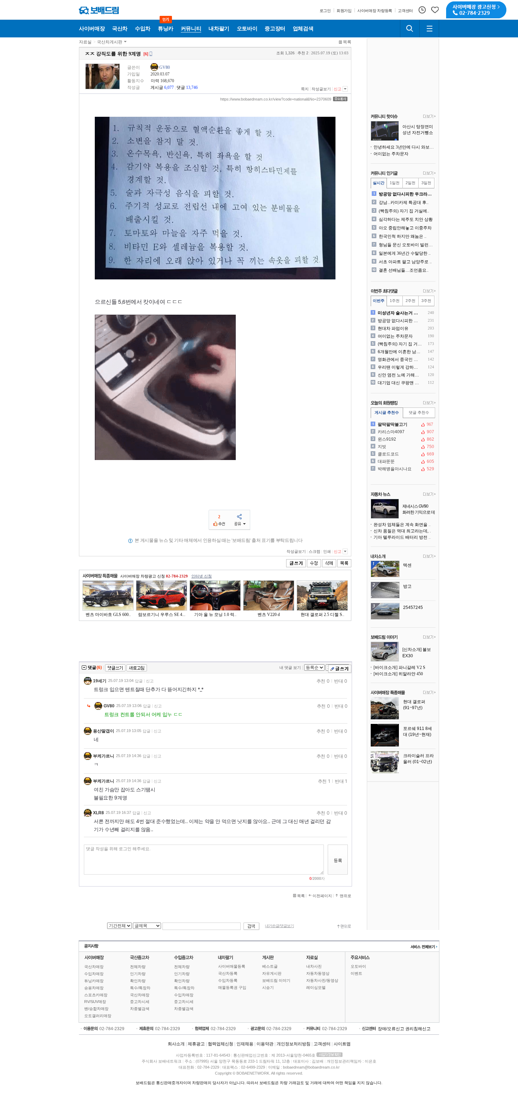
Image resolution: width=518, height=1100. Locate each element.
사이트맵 (342, 1043)
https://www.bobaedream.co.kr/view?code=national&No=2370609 (275, 99)
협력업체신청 (220, 1043)
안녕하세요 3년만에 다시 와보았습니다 (405, 147)
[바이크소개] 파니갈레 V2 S (399, 667)
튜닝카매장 (94, 981)
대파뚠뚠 (402, 461)
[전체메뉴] (429, 28)
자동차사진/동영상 (322, 980)
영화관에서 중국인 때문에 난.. (400, 359)
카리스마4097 (402, 431)
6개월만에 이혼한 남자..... (400, 351)
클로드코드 (402, 454)
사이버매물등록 (231, 966)
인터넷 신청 (201, 576)
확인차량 (138, 981)
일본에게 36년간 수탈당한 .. (405, 253)
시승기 (268, 987)
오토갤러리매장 (97, 1016)
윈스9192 (402, 439)
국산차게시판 (109, 42)
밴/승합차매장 (96, 1009)
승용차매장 (94, 988)
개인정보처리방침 (293, 1043)
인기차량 (138, 974)
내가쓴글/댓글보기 (279, 926)
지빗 (402, 446)
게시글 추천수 (387, 412)
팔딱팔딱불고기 (402, 424)
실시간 (378, 183)
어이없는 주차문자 (391, 153)
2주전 (410, 300)
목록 (347, 42)
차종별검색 (139, 1009)
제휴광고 (196, 1043)
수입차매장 (94, 974)
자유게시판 (272, 973)
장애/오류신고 (391, 1028)
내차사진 (314, 966)
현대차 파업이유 (393, 328)
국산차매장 (94, 967)
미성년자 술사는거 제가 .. (400, 312)
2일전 (410, 183)
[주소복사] (340, 99)
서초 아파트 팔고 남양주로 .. (405, 261)
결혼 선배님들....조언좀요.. (403, 270)
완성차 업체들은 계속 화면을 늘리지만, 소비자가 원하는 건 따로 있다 (405, 524)
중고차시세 (139, 1001)
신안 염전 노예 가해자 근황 (400, 375)
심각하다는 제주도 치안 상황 (406, 219)
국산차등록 (228, 973)
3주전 (426, 300)
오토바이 (358, 966)
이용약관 (265, 1043)
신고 (337, 89)
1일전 (395, 183)
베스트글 (270, 966)
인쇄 (327, 551)
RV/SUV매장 (95, 1001)
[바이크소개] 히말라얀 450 (398, 673)
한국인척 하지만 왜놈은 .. (402, 236)
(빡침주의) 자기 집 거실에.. (404, 210)
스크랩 (314, 551)
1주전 (395, 300)
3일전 (426, 183)
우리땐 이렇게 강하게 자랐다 (400, 367)
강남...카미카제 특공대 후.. (403, 202)
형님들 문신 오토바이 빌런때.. (406, 244)
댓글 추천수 (419, 412)
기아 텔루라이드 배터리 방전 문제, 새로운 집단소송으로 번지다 (405, 537)
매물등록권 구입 (232, 987)
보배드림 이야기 (276, 980)
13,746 (192, 87)
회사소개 (176, 1043)
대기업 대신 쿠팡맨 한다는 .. (400, 382)
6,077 (169, 87)
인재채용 (244, 1043)
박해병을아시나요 (402, 468)
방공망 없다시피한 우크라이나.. (406, 194)
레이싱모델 (316, 987)
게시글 (156, 87)
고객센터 (322, 1043)
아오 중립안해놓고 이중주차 (405, 227)
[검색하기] (409, 28)
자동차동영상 (317, 973)
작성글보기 (321, 89)
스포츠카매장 (95, 995)
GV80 (164, 67)
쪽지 (305, 89)
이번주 (378, 300)
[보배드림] (99, 10)
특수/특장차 (140, 988)
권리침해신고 (418, 1028)
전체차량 (138, 967)
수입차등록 (228, 980)
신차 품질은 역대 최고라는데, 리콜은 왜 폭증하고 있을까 (405, 530)
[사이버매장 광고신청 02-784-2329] (476, 9)
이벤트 (356, 973)
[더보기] (429, 116)
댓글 (181, 87)
